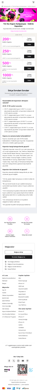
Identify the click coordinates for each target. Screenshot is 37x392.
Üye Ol (4, 290)
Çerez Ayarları (25, 384)
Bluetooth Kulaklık (23, 297)
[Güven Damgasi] (31, 370)
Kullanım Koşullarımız (14, 384)
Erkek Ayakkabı (22, 299)
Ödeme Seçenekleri (7, 295)
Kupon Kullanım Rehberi (9, 311)
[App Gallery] (24, 351)
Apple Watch (22, 294)
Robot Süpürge (22, 281)
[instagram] (18, 362)
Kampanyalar (7, 6)
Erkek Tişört (21, 302)
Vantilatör (21, 327)
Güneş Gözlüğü (22, 319)
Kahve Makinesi (23, 335)
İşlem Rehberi (6, 301)
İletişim (4, 283)
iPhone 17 (21, 317)
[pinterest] (27, 362)
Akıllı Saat (21, 286)
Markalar (4, 281)
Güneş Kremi (22, 330)
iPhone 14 (21, 283)
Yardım (4, 292)
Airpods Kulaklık (23, 289)
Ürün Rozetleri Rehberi (8, 314)
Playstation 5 (22, 291)
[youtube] (23, 362)
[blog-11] (7, 371)
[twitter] (14, 362)
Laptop (20, 325)
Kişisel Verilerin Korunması (18, 382)
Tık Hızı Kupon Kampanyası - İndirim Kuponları (24, 6)
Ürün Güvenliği (6, 306)
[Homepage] (3, 6)
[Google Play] (13, 351)
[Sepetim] (33, 2)
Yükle (29, 44)
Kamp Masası (22, 338)
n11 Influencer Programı (9, 317)
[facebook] (9, 362)
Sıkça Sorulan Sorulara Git (18, 31)
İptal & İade (5, 298)
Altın (19, 278)
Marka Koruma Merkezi (9, 278)
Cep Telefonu (22, 305)
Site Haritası (5, 309)
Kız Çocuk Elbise (23, 314)
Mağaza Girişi (18, 252)
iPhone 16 (21, 322)
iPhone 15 (21, 311)
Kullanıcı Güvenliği (7, 303)
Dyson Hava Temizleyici (25, 333)
